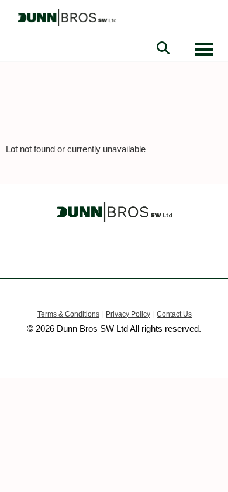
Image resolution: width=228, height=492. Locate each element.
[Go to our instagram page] (136, 254)
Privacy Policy (128, 314)
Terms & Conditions (68, 314)
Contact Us (174, 314)
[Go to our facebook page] (92, 254)
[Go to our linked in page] (114, 254)
